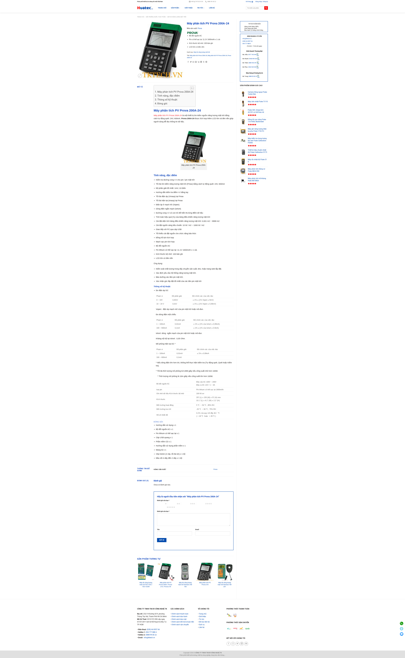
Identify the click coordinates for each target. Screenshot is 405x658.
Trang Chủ (162, 8)
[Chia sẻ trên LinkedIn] (201, 62)
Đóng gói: (162, 103)
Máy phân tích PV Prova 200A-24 (217, 55)
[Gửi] (266, 8)
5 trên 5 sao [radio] (162, 507)
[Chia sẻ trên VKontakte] (198, 62)
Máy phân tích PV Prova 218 (205, 584)
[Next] (233, 579)
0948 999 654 (253, 58)
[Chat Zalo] (401, 628)
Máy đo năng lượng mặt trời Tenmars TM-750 (185, 584)
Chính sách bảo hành (179, 616)
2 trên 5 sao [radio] (172, 503)
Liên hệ (212, 8)
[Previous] (137, 579)
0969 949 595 (252, 67)
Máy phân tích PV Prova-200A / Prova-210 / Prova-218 (165, 584)
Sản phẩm (175, 8)
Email (197, 529)
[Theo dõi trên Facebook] (229, 644)
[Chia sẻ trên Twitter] (191, 62)
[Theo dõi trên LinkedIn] (242, 644)
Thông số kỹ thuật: (167, 99)
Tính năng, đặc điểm (168, 95)
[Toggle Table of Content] (191, 88)
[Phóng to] (140, 76)
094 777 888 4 (246, 43)
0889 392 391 (253, 63)
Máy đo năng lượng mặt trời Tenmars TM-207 (225, 584)
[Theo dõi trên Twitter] (237, 644)
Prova (200, 28)
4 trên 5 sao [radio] (200, 503)
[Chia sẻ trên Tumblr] (204, 62)
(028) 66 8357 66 (247, 41)
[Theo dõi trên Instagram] (233, 644)
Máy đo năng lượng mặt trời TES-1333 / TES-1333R (146, 584)
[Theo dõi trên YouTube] (246, 644)
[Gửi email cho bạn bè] (193, 62)
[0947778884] (401, 623)
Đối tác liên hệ (204, 622)
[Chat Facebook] (401, 634)
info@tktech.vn (247, 38)
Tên (158, 529)
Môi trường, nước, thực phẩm (155, 17)
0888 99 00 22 (253, 76)
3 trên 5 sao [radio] (185, 503)
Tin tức (200, 8)
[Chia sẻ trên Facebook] (188, 62)
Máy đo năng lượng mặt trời (176, 17)
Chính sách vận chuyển (180, 625)
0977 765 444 (252, 54)
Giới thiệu (188, 8)
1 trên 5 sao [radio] (160, 503)
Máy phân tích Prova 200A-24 (198, 55)
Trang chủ (140, 17)
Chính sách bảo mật (178, 619)
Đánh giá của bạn (163, 500)
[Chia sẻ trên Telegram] (206, 62)
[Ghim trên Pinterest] (196, 62)
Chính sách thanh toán (179, 614)
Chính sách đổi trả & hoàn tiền (182, 622)
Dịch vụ (202, 625)
